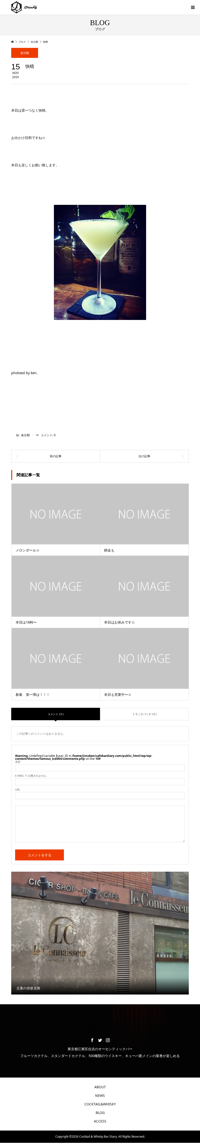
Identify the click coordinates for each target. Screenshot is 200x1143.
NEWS (100, 1095)
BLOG (100, 1112)
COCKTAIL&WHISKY (100, 1104)
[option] (100, 933)
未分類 (24, 53)
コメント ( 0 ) (55, 714)
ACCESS (100, 1121)
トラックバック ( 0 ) (144, 714)
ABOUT (100, 1087)
